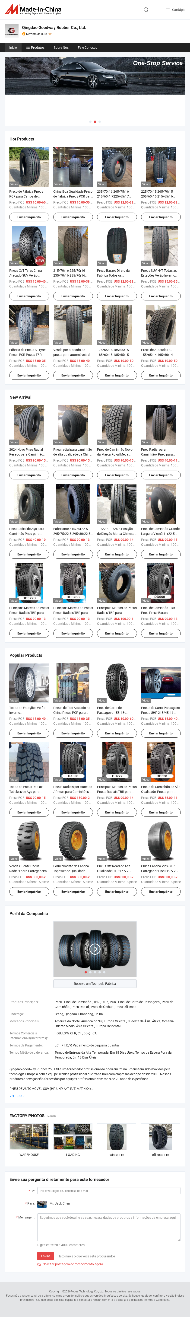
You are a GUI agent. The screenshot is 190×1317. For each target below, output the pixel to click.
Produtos (37, 47)
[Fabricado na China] (34, 9)
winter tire (117, 1154)
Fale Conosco (87, 47)
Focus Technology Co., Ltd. (87, 1291)
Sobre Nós (61, 47)
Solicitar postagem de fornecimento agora (70, 1264)
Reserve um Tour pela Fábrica (95, 983)
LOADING (73, 1154)
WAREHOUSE (29, 1154)
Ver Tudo (16, 1096)
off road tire (160, 1154)
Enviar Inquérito (29, 217)
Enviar (45, 1256)
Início (13, 47)
